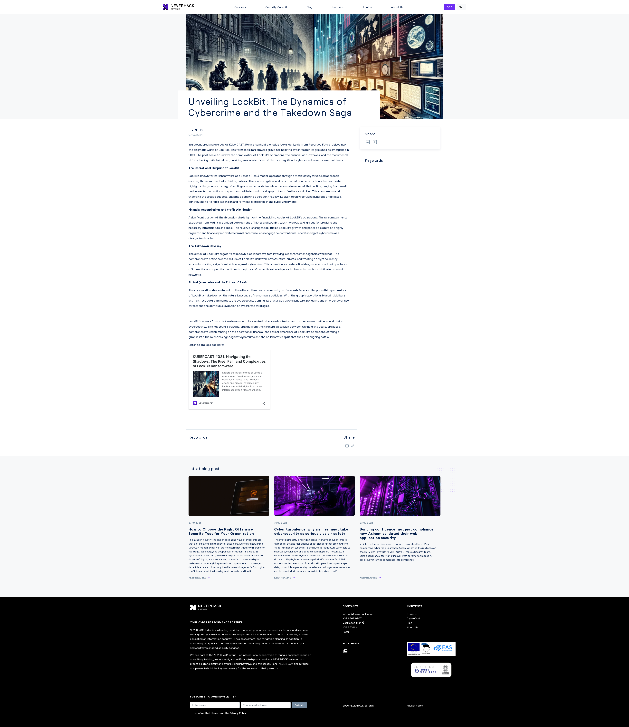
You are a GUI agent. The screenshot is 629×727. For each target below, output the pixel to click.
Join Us (367, 7)
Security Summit (276, 7)
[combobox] (461, 7)
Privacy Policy (238, 713)
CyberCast (413, 618)
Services (240, 7)
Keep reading (197, 577)
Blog (310, 7)
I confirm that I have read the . (220, 713)
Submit (299, 705)
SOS (449, 7)
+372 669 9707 (352, 618)
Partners (337, 7)
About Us (397, 7)
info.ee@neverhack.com (357, 613)
